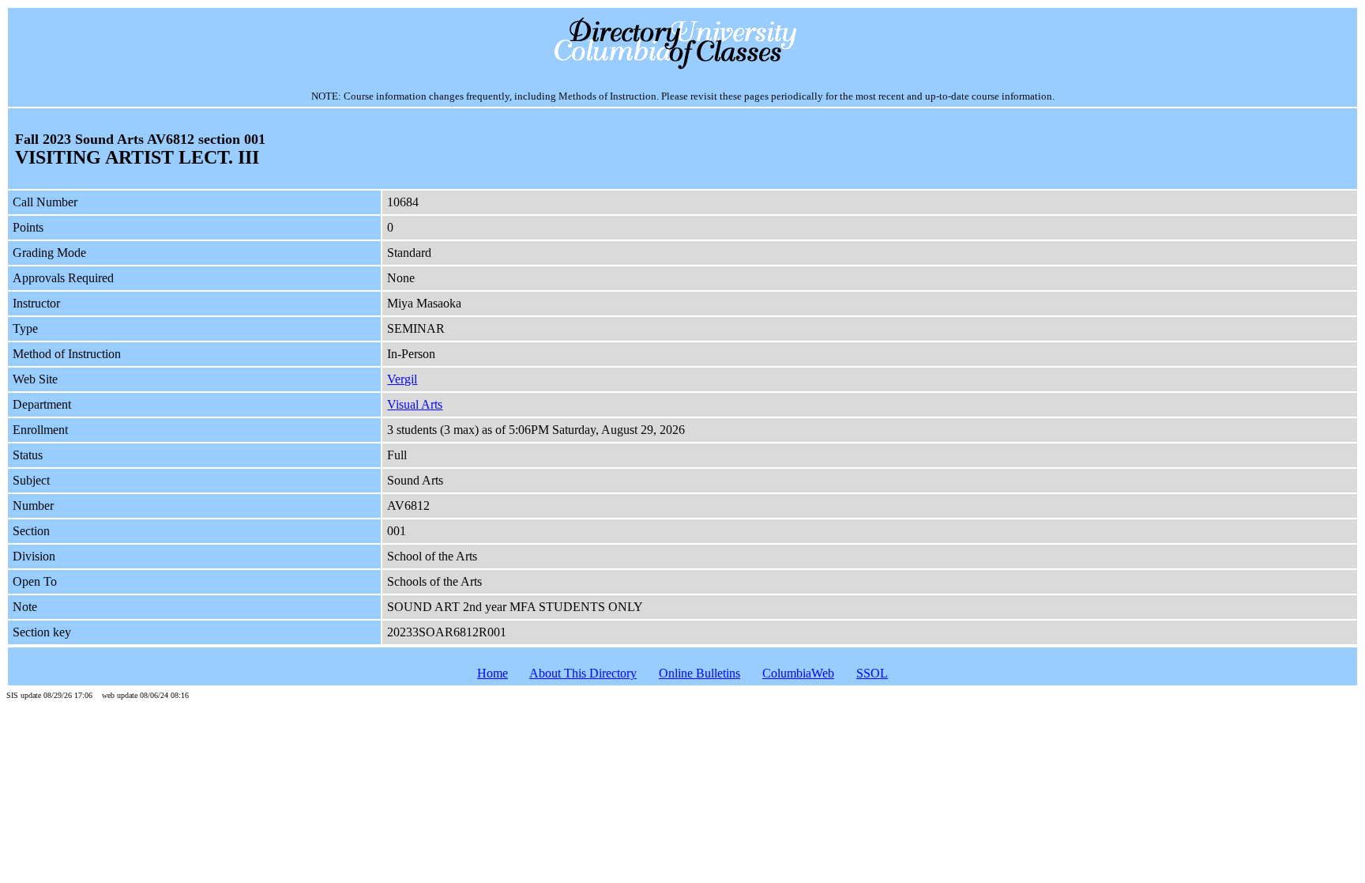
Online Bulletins (699, 673)
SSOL (872, 673)
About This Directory (583, 673)
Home (492, 673)
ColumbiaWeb (798, 673)
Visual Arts (414, 404)
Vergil (402, 379)
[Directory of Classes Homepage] (683, 67)
